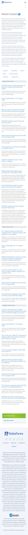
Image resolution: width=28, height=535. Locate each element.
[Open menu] (25, 2)
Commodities (14, 70)
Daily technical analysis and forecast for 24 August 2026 (14, 136)
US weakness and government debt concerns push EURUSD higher (14, 294)
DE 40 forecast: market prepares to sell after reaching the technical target (13, 87)
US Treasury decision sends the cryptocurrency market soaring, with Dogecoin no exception (14, 232)
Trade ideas (5, 76)
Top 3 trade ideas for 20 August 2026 (12, 325)
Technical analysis (13, 73)
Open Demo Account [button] (9, 420)
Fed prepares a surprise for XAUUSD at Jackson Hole (14, 147)
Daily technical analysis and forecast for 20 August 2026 (14, 374)
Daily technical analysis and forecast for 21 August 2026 (14, 283)
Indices (22, 70)
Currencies (5, 70)
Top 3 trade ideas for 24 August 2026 (12, 99)
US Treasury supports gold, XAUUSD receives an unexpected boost (14, 386)
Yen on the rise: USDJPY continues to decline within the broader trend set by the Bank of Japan (14, 336)
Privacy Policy (6, 442)
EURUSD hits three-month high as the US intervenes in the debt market (14, 397)
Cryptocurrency (15, 76)
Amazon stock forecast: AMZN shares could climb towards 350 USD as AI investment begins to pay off (14, 311)
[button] (7, 2)
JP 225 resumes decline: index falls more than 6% (13, 350)
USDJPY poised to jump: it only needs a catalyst (12, 160)
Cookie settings (21, 442)
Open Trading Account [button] (9, 415)
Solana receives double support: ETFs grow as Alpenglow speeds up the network (13, 361)
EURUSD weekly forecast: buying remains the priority (13, 207)
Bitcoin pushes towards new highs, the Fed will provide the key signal (13, 110)
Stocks (4, 73)
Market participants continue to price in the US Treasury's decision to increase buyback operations (14, 258)
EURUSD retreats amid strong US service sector (13, 122)
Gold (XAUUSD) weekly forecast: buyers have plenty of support (12, 186)
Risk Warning (13, 442)
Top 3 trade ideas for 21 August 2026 (12, 246)
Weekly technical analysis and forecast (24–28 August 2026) (12, 171)
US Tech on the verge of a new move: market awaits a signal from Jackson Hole (13, 271)
